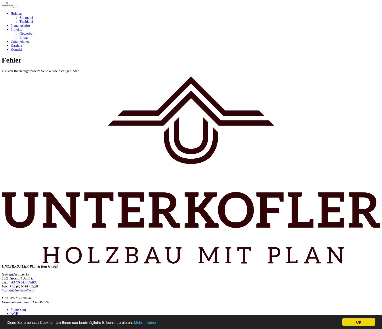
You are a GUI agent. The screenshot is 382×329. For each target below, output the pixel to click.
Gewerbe (25, 33)
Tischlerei (26, 21)
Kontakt (16, 49)
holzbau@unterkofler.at (18, 290)
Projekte (16, 29)
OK (358, 322)
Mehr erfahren (145, 322)
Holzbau (17, 13)
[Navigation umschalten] (15, 7)
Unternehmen (20, 41)
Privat (23, 37)
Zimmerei (26, 17)
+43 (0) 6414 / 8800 (23, 282)
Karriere (16, 45)
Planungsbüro (20, 25)
